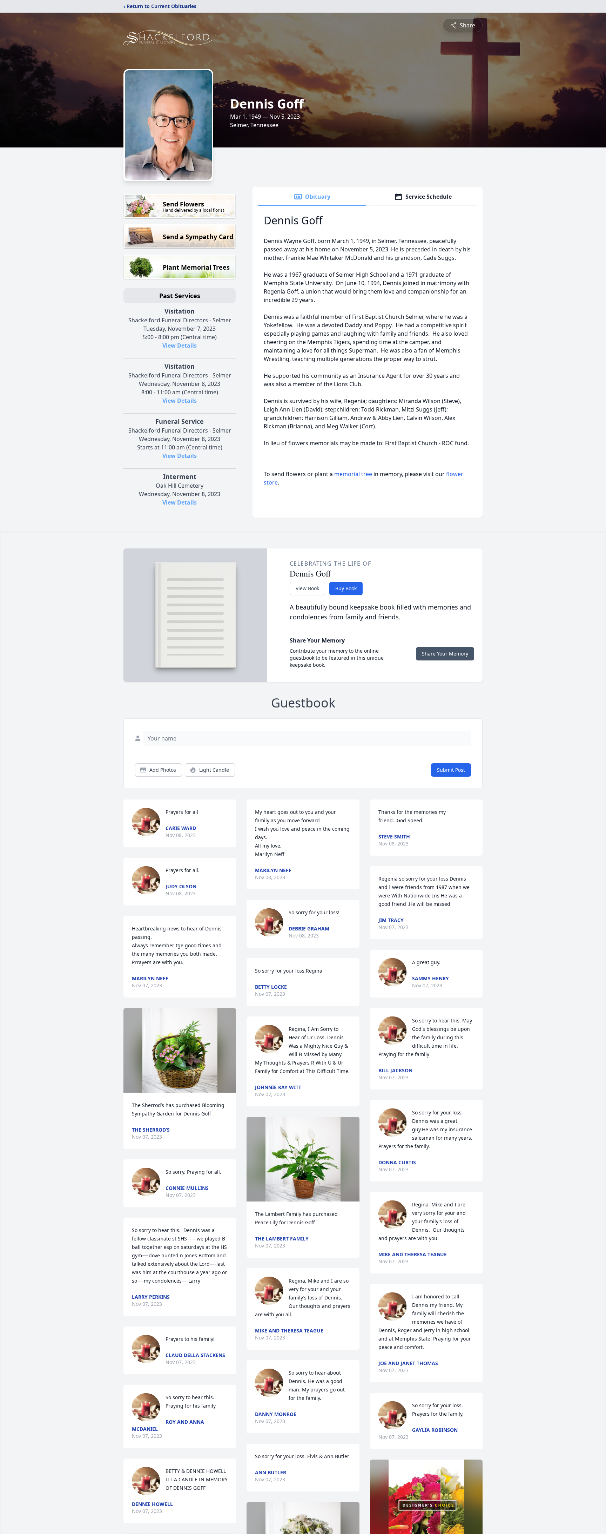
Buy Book (346, 588)
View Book (307, 588)
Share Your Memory (445, 653)
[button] (179, 1050)
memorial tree (353, 474)
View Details (179, 345)
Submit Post (451, 769)
